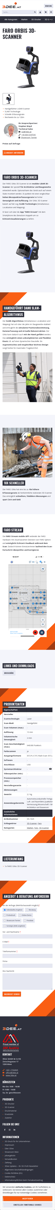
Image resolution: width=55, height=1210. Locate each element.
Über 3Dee (9, 1149)
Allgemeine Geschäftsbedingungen (19, 1170)
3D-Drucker (9, 1104)
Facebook (5, 1130)
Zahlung (8, 1163)
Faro (40, 823)
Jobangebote (10, 1156)
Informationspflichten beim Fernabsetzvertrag (24, 1180)
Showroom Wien (12, 1152)
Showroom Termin (29, 137)
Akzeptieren (27, 1198)
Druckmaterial (10, 1111)
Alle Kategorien (10, 19)
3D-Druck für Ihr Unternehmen (17, 1141)
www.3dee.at (11, 1075)
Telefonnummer (10, 951)
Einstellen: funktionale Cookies (27, 1204)
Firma (5, 961)
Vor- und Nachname (12, 932)
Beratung (48, 6)
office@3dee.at (12, 1072)
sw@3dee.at (26, 132)
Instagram (10, 1130)
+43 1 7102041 (12, 1070)
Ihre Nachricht (8, 971)
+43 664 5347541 (28, 134)
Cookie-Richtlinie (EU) (13, 1173)
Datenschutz (10, 1177)
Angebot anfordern (14, 152)
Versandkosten (11, 1159)
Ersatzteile (9, 1114)
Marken (30, 828)
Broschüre (9, 673)
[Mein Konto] (40, 12)
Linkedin (14, 1130)
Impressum (9, 1145)
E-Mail (6, 941)
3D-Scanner (32, 823)
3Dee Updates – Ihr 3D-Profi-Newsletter (21, 1166)
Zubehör (8, 1118)
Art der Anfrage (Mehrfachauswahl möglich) (21, 905)
